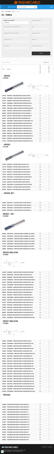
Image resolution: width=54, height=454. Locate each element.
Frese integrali (8, 11)
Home (3, 11)
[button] (14, 86)
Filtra (41, 53)
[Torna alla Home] (27, 2)
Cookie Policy (50, 446)
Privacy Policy (44, 446)
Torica (13, 11)
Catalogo (5, 7)
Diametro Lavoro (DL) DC (9, 20)
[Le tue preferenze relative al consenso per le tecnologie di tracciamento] (2, 451)
